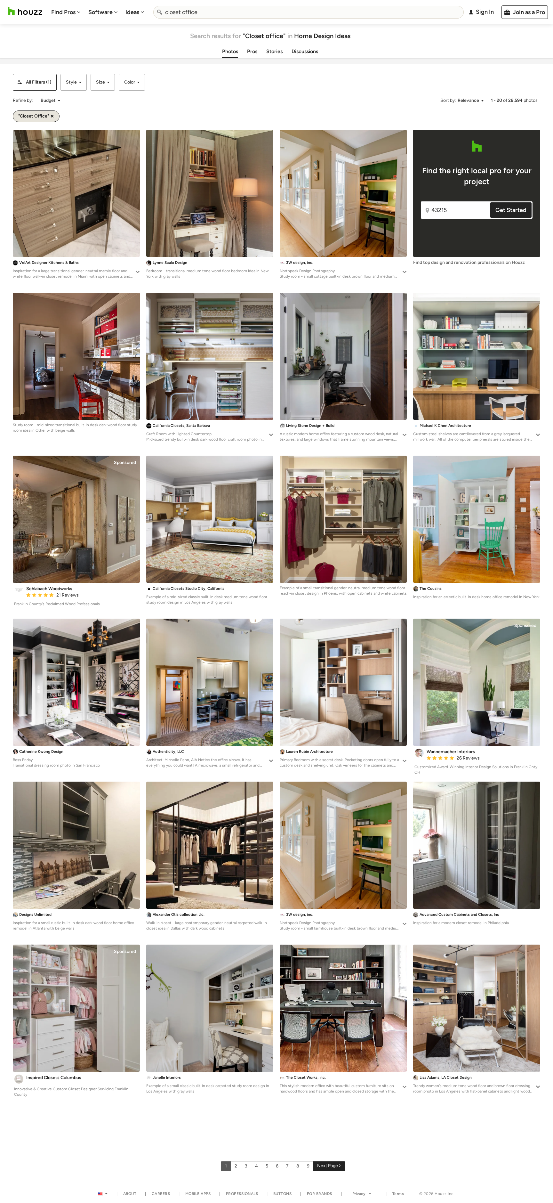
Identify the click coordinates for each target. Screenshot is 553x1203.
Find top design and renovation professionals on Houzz (469, 262)
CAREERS (161, 1193)
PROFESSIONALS (242, 1193)
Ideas (132, 12)
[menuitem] (65, 12)
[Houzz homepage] (25, 11)
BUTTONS (282, 1193)
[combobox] (308, 12)
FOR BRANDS (319, 1193)
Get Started (510, 210)
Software (100, 12)
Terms (398, 1193)
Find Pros (63, 12)
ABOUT (130, 1193)
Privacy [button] (358, 1193)
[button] (35, 82)
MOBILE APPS (198, 1193)
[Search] (159, 12)
